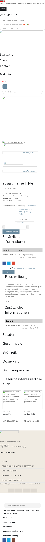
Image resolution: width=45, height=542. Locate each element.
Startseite (7, 21)
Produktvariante (8, 209)
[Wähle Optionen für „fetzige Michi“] (17, 394)
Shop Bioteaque (18, 21)
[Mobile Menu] (4, 86)
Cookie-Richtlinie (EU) (12, 480)
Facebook (4, 263)
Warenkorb (7, 527)
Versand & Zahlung (11, 475)
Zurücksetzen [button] (20, 223)
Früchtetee (32, 205)
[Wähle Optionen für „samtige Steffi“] (38, 394)
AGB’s (4, 461)
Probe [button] (21, 214)
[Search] (28, 28)
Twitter (8, 263)
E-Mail (13, 263)
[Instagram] (13, 540)
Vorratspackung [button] (25, 211)
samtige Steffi (29, 414)
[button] (3, 502)
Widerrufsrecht (10, 471)
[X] (8, 540)
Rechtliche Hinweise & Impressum (18, 466)
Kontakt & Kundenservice (12, 24)
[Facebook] (4, 540)
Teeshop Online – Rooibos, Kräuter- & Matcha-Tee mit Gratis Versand (21, 511)
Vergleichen (8, 272)
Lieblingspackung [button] (25, 209)
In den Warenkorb (11, 232)
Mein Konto (7, 518)
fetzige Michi (7, 414)
